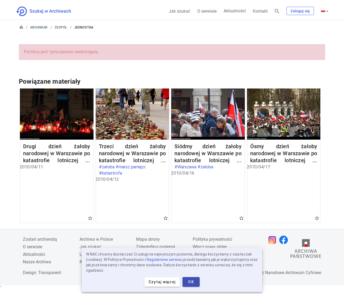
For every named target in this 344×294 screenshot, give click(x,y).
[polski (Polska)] (324, 11)
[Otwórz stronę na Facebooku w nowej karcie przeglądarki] (285, 240)
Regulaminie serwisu (164, 259)
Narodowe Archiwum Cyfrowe (293, 272)
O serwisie (207, 11)
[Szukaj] (277, 11)
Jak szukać (179, 11)
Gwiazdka (90, 218)
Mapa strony (148, 239)
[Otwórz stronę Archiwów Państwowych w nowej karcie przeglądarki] (306, 250)
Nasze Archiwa (37, 261)
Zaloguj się (300, 11)
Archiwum (38, 27)
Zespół (61, 27)
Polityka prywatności (212, 239)
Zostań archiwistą (40, 239)
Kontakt (260, 11)
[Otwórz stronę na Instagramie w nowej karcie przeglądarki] (273, 240)
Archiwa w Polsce (96, 239)
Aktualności (235, 10)
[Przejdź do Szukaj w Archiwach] (48, 11)
